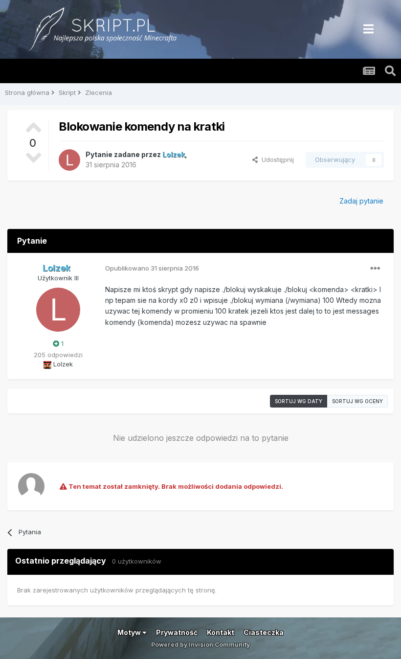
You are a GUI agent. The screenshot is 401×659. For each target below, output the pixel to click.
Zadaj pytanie (361, 201)
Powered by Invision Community (200, 644)
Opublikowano (152, 268)
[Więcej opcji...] (375, 268)
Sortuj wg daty (298, 401)
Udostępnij (276, 159)
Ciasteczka (264, 632)
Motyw (129, 632)
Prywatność (177, 632)
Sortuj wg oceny (357, 401)
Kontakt (220, 632)
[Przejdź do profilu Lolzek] (69, 160)
